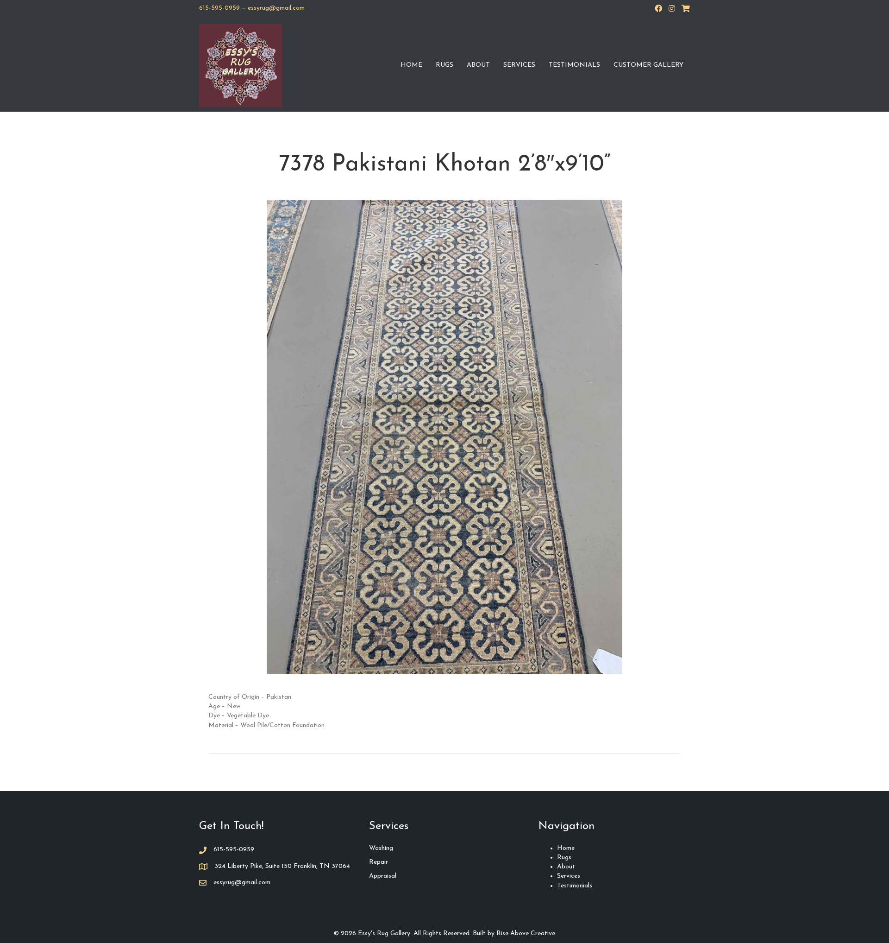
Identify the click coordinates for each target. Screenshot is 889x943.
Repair (378, 862)
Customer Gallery (648, 65)
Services (519, 65)
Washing (381, 848)
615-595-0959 (219, 8)
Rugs (444, 65)
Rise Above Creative (525, 933)
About (478, 65)
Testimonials (574, 65)
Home (411, 65)
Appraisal (382, 876)
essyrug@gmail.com (276, 8)
